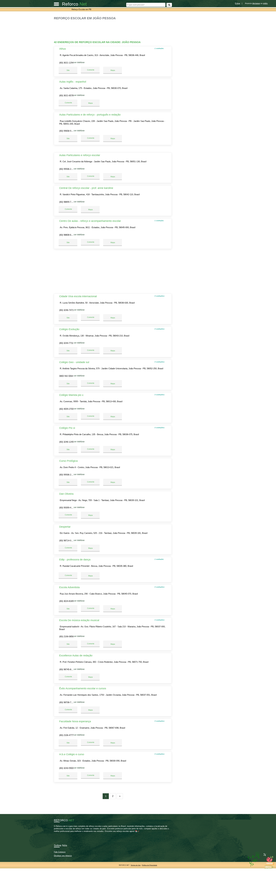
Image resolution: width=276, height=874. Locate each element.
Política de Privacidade (149, 865)
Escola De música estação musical (79, 620)
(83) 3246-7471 (66, 310)
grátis (265, 3)
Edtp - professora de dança (74, 559)
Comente (90, 70)
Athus (62, 48)
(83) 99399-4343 (67, 507)
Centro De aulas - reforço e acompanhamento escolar (90, 221)
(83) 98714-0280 (67, 540)
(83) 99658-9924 (67, 131)
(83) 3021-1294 (66, 62)
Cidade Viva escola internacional (78, 296)
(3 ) (159, 620)
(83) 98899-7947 (67, 202)
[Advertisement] (114, 29)
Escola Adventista (69, 587)
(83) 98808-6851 (67, 235)
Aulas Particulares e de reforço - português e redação (90, 114)
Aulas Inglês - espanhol (72, 81)
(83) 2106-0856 (66, 636)
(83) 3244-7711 (66, 343)
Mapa (112, 70)
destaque (256, 3)
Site (68, 70)
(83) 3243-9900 (66, 768)
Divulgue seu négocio (63, 856)
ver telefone (79, 62)
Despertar (65, 526)
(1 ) (159, 48)
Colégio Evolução (69, 329)
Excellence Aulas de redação (75, 655)
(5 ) (159, 296)
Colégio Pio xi (67, 427)
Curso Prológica (68, 460)
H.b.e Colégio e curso (71, 754)
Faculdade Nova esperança (75, 721)
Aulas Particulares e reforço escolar (79, 155)
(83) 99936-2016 (67, 169)
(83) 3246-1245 (66, 442)
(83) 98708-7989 (67, 702)
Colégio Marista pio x (71, 395)
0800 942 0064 (66, 376)
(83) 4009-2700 (66, 409)
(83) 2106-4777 (66, 735)
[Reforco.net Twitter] (55, 834)
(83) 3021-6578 (66, 95)
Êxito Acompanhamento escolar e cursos (82, 688)
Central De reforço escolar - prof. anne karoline (86, 188)
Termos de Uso (136, 865)
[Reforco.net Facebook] (54, 834)
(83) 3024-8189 (66, 601)
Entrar (237, 3)
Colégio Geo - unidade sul (74, 362)
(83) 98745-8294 (67, 669)
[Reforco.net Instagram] (57, 834)
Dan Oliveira (66, 493)
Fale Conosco (59, 852)
